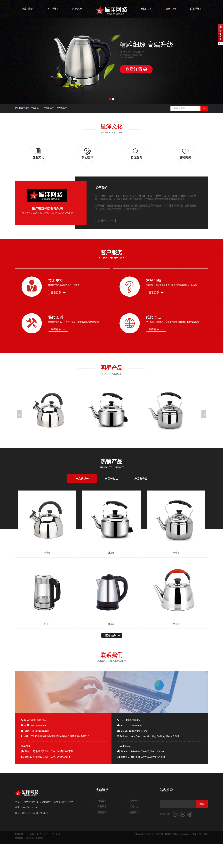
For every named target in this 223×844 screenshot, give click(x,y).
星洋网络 (40, 838)
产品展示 (77, 9)
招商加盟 (170, 9)
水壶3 (47, 623)
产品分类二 (49, 108)
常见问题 (153, 280)
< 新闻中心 (133, 806)
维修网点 (153, 317)
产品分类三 (62, 108)
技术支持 (55, 280)
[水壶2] (111, 591)
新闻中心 (146, 9)
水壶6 (47, 552)
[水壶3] (47, 591)
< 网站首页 (101, 800)
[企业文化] (38, 162)
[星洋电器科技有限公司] (111, 10)
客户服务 (44, 834)
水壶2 (111, 623)
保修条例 (55, 317)
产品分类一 (36, 108)
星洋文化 (56, 834)
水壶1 (176, 623)
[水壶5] (112, 410)
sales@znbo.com (40, 730)
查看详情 (134, 69)
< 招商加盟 (101, 812)
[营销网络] (185, 162)
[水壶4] (170, 410)
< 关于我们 (133, 800)
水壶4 (176, 552)
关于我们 (52, 9)
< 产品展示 (101, 806)
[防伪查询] (136, 162)
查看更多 (103, 220)
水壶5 (111, 552)
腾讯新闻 (30, 838)
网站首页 (27, 9)
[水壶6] (53, 410)
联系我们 (195, 9)
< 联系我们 (133, 812)
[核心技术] (87, 162)
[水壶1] (176, 591)
